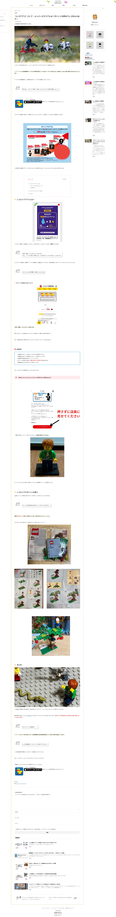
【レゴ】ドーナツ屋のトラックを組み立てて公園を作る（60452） (45, 884)
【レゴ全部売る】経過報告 (98, 101)
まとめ (30, 193)
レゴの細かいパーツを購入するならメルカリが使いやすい (43, 842)
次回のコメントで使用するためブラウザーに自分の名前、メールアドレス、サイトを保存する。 (36, 829)
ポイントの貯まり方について (37, 185)
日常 (53, 5)
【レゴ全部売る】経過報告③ (99, 62)
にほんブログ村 (88, 55)
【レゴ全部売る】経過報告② (99, 81)
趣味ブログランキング (70, 908)
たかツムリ (58, 3)
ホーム (31, 5)
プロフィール (42, 5)
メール (17, 817)
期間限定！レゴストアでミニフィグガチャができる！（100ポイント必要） (47, 853)
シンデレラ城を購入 (27, 715)
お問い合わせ (84, 5)
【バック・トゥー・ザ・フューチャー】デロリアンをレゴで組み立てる (99, 141)
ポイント (17, 783)
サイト (16, 823)
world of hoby (58, 910)
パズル (74, 5)
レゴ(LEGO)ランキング (90, 59)
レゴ (20, 783)
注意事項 (32, 187)
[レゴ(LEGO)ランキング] (88, 58)
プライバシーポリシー (46, 908)
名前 (16, 812)
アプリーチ (61, 101)
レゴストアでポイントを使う (36, 191)
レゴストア (24, 783)
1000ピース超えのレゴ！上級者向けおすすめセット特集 (42, 863)
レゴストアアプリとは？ (35, 183)
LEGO (63, 5)
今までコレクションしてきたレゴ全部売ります (99, 119)
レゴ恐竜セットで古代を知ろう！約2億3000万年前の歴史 (43, 874)
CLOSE (64, 179)
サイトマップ (54, 908)
